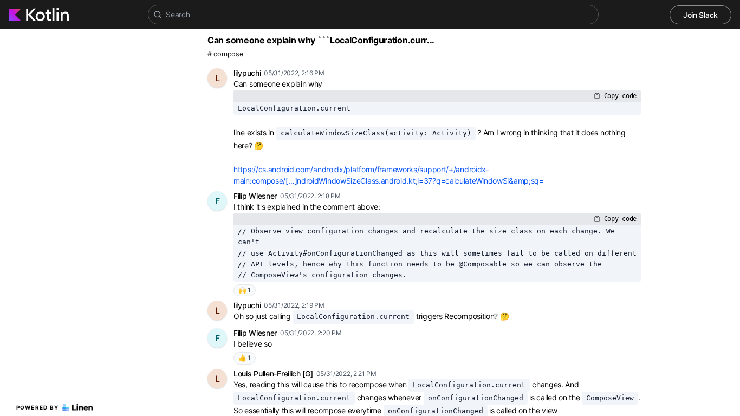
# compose (225, 54)
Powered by (37, 407)
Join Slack (700, 15)
